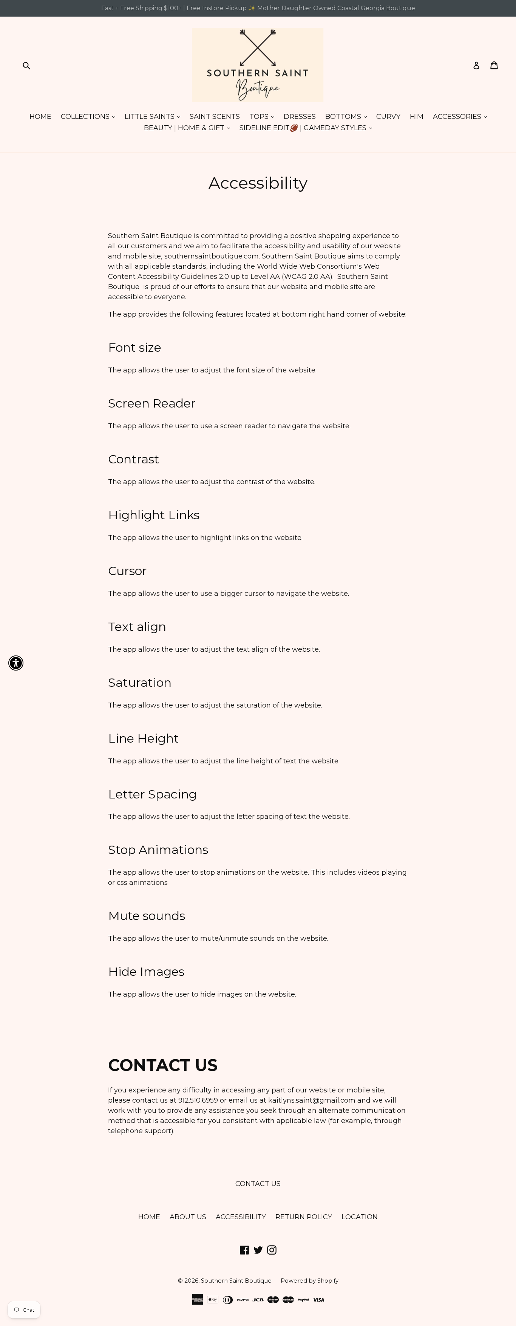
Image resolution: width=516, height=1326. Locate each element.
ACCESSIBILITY (241, 1217)
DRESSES (300, 116)
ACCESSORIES (462, 116)
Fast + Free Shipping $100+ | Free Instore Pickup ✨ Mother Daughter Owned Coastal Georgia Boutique (258, 8)
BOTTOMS (348, 116)
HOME (40, 116)
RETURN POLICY (303, 1217)
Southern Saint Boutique (237, 1280)
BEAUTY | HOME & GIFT (189, 127)
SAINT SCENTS (215, 116)
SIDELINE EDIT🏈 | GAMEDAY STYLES (307, 127)
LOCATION (359, 1217)
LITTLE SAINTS (154, 116)
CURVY (388, 116)
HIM (416, 116)
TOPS (263, 116)
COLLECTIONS (90, 116)
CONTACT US (258, 1184)
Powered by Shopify (309, 1280)
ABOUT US (188, 1217)
